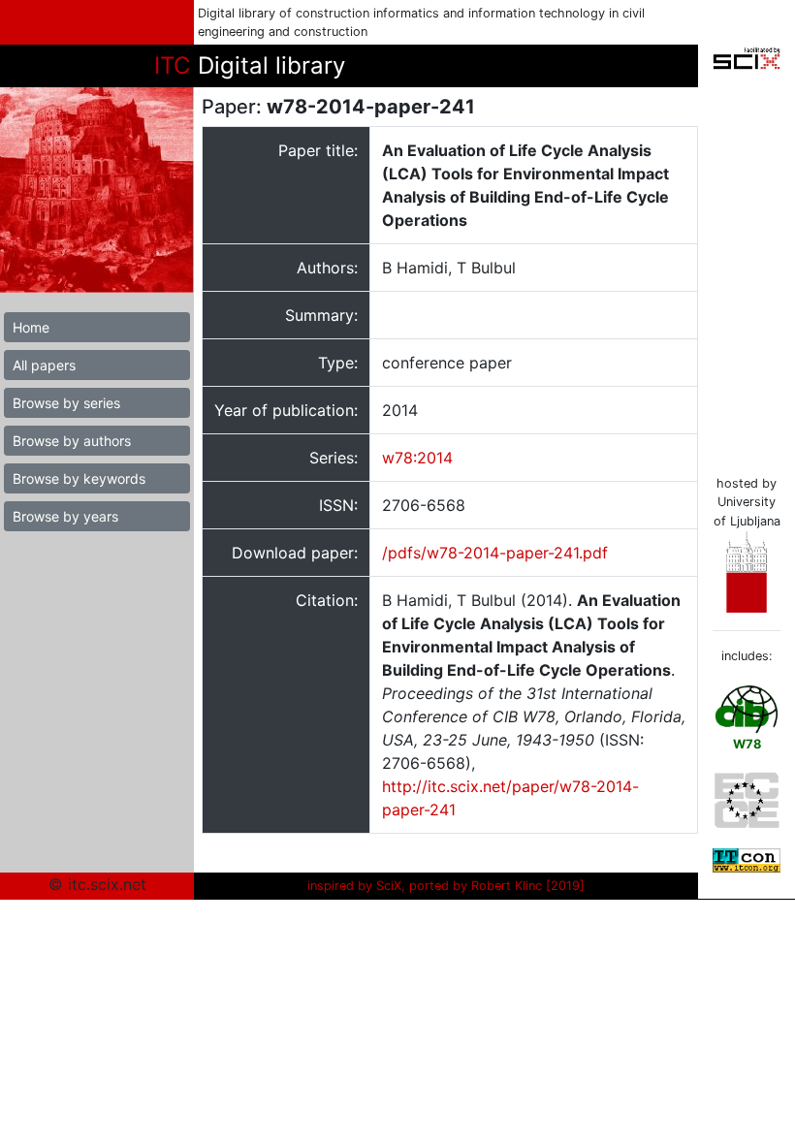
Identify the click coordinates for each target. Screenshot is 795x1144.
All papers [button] (44, 365)
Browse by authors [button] (72, 440)
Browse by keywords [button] (79, 478)
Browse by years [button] (65, 516)
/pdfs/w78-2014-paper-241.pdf (495, 552)
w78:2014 (417, 457)
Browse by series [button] (66, 403)
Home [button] (31, 327)
